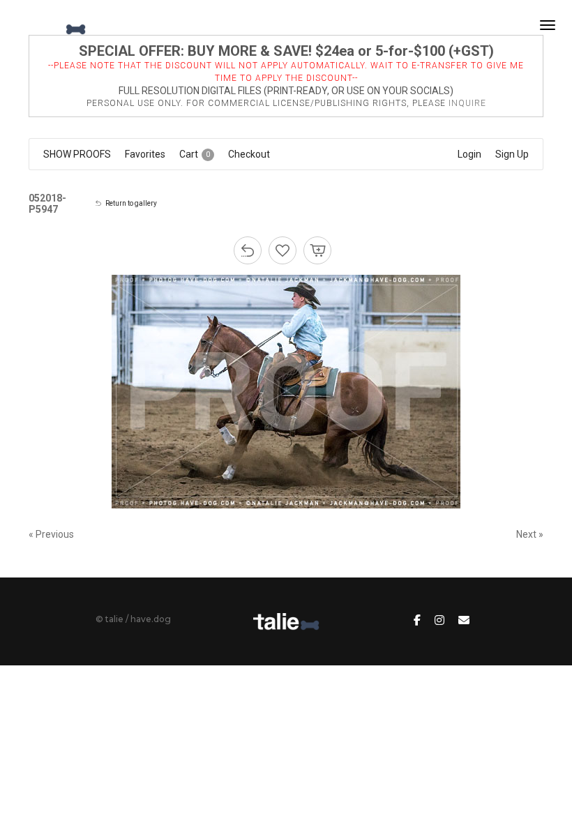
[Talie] (51, 25)
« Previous (51, 534)
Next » (529, 534)
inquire (467, 103)
